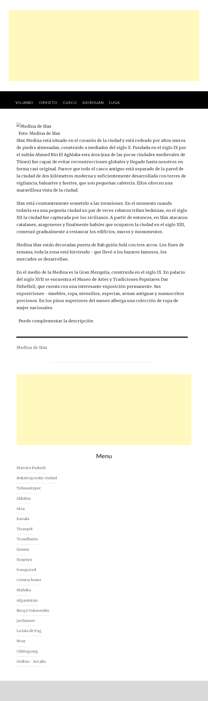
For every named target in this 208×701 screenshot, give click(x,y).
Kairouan (93, 102)
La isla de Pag (29, 631)
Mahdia (23, 590)
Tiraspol (24, 529)
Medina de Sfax (31, 347)
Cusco (70, 102)
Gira (20, 508)
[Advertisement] (104, 45)
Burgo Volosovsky (32, 610)
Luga (114, 102)
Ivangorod (26, 569)
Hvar (21, 641)
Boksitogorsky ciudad (36, 478)
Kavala (22, 518)
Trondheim (27, 539)
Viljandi (24, 102)
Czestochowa (28, 580)
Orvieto (48, 102)
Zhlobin (23, 498)
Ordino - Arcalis (31, 661)
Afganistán (27, 600)
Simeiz (22, 549)
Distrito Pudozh (31, 468)
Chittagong (27, 651)
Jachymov (25, 620)
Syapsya (24, 559)
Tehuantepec (28, 488)
